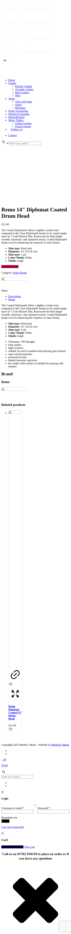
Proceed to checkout (12, 846)
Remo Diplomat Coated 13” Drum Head (15, 712)
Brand (11, 299)
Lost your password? (12, 827)
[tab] (39, 296)
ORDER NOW (9, 266)
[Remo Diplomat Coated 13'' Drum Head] (15, 412)
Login (5, 821)
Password (44, 808)
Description (14, 296)
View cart (29, 846)
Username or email (12, 808)
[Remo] (14, 283)
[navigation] (35, 840)
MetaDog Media (60, 744)
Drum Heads (20, 272)
